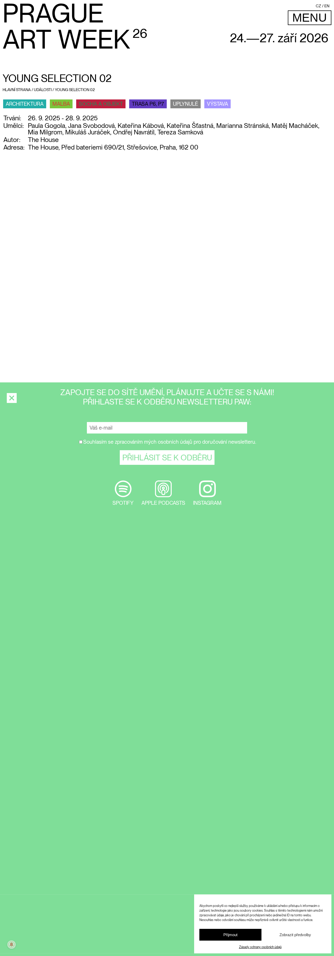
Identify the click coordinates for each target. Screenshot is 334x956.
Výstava (217, 104)
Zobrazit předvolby (295, 935)
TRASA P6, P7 (148, 104)
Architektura (25, 104)
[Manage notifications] (11, 944)
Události (43, 89)
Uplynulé (185, 104)
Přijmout (230, 935)
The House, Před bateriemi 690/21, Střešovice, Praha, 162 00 (113, 147)
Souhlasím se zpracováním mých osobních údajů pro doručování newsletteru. (169, 442)
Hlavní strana (17, 89)
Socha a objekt (101, 104)
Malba (61, 104)
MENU (309, 17)
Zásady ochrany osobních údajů (260, 947)
